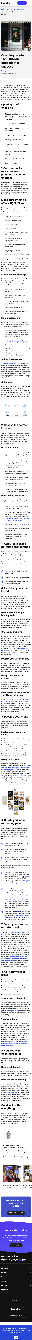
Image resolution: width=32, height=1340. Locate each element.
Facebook (22, 899)
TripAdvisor (8, 917)
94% (18, 911)
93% (27, 877)
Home (3, 10)
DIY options (27, 881)
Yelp (17, 917)
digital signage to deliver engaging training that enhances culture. (15, 1044)
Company (4, 1268)
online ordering (17, 959)
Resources (4, 1277)
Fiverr (26, 669)
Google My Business (23, 915)
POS (26, 957)
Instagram (12, 899)
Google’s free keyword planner (17, 341)
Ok (16, 1337)
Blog (7, 10)
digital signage (6, 959)
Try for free (21, 3)
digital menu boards (17, 776)
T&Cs (14, 1317)
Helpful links (5, 1290)
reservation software (17, 957)
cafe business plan (9, 364)
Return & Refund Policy (22, 1317)
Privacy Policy (8, 1317)
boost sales (18, 520)
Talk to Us (16, 1245)
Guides (3, 1281)
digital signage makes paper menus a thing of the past (15, 769)
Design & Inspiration (17, 10)
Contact (4, 1285)
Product (4, 1273)
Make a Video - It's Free (16, 1213)
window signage (11, 1092)
